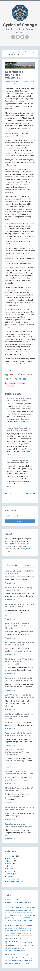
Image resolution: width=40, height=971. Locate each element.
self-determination (20, 948)
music (11, 930)
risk (18, 945)
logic (23, 925)
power (24, 935)
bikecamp (23, 902)
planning (28, 933)
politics (19, 935)
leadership (8, 925)
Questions (11, 383)
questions (12, 942)
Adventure (11, 856)
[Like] (6, 374)
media (32, 925)
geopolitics (31, 915)
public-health (24, 938)
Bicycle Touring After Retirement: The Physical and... (20, 772)
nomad (7, 933)
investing (23, 923)
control (29, 905)
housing (22, 920)
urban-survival (14, 963)
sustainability (28, 958)
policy (13, 935)
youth (28, 963)
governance (9, 918)
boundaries (29, 902)
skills (13, 950)
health (23, 918)
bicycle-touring (15, 902)
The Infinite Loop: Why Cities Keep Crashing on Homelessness (19, 661)
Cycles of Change (20, 24)
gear (26, 915)
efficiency (30, 910)
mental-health (9, 928)
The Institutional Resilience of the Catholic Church (19, 808)
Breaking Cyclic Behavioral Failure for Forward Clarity (18, 734)
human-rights (29, 920)
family (6, 915)
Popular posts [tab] (25, 565)
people (12, 933)
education (24, 910)
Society (10, 874)
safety (31, 945)
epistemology (25, 912)
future (23, 915)
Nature (10, 868)
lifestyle (19, 925)
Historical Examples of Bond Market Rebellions (18, 462)
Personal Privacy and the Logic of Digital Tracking (20, 605)
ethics (31, 913)
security (12, 948)
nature (21, 930)
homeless (8, 920)
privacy (7, 938)
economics (16, 910)
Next (9, 493)
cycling (12, 907)
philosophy (17, 933)
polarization (8, 935)
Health (9, 858)
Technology (9, 386)
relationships (23, 942)
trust (26, 960)
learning (14, 925)
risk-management (24, 945)
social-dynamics (20, 950)
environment (16, 912)
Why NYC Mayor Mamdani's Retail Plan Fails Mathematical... (20, 696)
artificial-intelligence (19, 899)
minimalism (20, 928)
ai (12, 899)
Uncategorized (27, 81)
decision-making (19, 907)
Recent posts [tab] (12, 565)
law (28, 923)
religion (29, 942)
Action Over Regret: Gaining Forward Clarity (18, 589)
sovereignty (24, 955)
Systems (10, 876)
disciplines (8, 910)
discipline (32, 907)
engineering (8, 912)
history (27, 918)
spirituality (8, 958)
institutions (17, 923)
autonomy (8, 902)
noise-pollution (27, 930)
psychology (15, 938)
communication (15, 905)
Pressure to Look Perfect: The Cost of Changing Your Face (19, 679)
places (24, 933)
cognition (8, 905)
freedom (17, 915)
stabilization (15, 958)
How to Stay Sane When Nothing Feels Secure (18, 429)
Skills (9, 871)
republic (7, 945)
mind (15, 928)
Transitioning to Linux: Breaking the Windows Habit (19, 825)
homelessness (15, 920)
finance (11, 915)
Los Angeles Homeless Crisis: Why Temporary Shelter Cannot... (19, 716)
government (17, 918)
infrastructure (9, 923)
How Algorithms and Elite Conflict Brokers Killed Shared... (17, 625)
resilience (13, 945)
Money (10, 866)
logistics (27, 925)
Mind (9, 863)
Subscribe (20, 521)
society (10, 954)
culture (7, 907)
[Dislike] (11, 374)
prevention (29, 935)
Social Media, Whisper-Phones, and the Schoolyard (20, 643)
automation (28, 899)
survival (21, 958)
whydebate (22, 963)
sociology (18, 955)
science (7, 948)
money (26, 928)
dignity (27, 907)
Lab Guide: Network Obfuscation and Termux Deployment (17, 752)
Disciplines (21, 383)
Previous (29, 493)
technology (16, 960)
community (23, 905)
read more (25, 421)
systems (8, 960)
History (10, 861)
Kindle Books (10, 371)
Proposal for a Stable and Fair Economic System (19, 399)
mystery (16, 930)
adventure (8, 900)
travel (23, 960)
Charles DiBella (10, 84)
